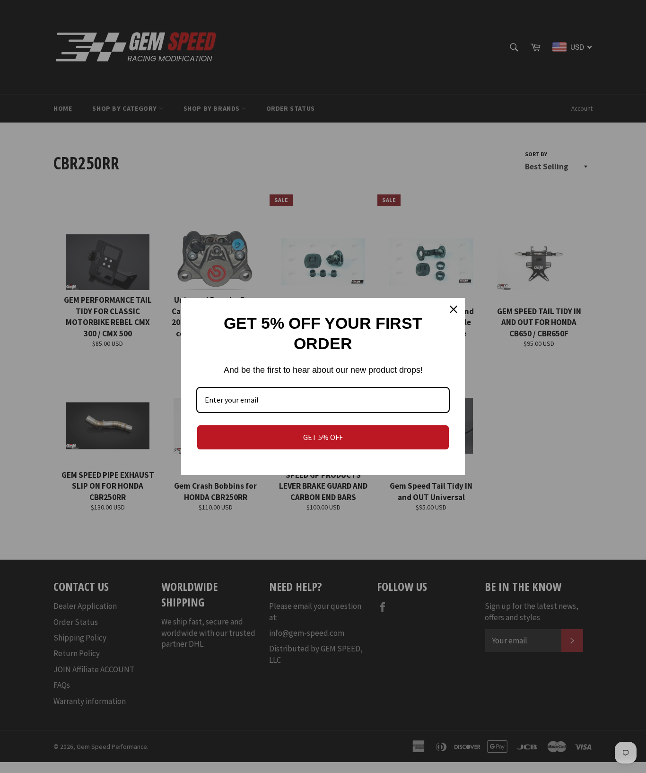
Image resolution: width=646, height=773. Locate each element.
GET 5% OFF (323, 437)
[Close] (453, 309)
